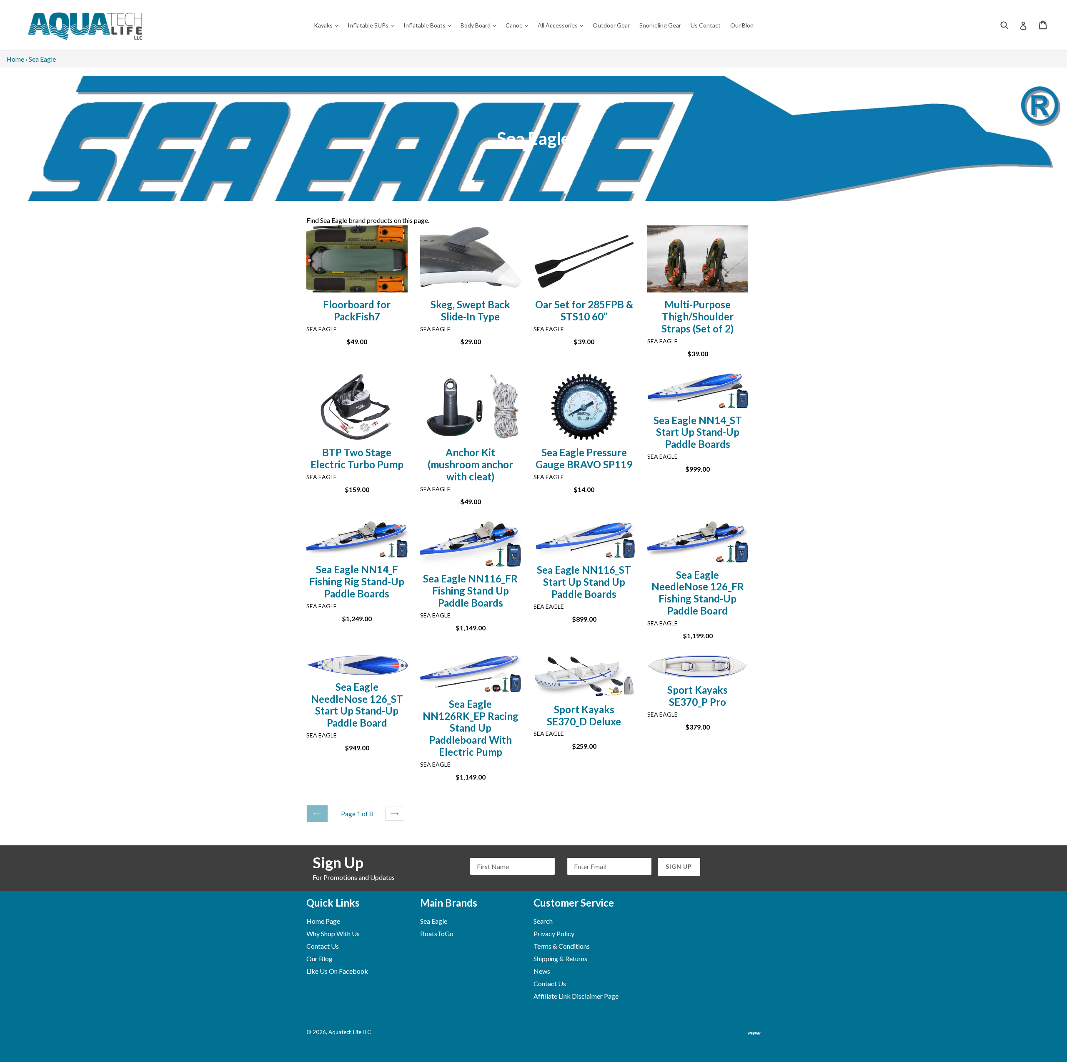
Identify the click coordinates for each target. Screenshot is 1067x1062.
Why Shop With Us (333, 933)
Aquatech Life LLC (349, 1032)
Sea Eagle (433, 921)
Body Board (480, 25)
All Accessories (562, 25)
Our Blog (742, 25)
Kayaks (328, 25)
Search (543, 921)
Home (15, 59)
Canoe (519, 25)
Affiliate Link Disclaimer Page (576, 996)
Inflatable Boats (429, 25)
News (542, 971)
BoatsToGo (436, 933)
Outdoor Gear (611, 25)
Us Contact (706, 25)
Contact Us (322, 946)
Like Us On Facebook (337, 971)
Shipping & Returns (560, 958)
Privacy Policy (554, 933)
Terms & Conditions (562, 946)
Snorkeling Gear (660, 25)
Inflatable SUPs (373, 25)
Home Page (323, 921)
